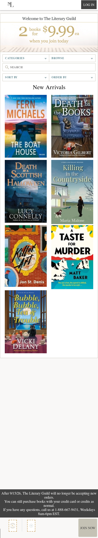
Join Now (87, 528)
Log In (88, 5)
